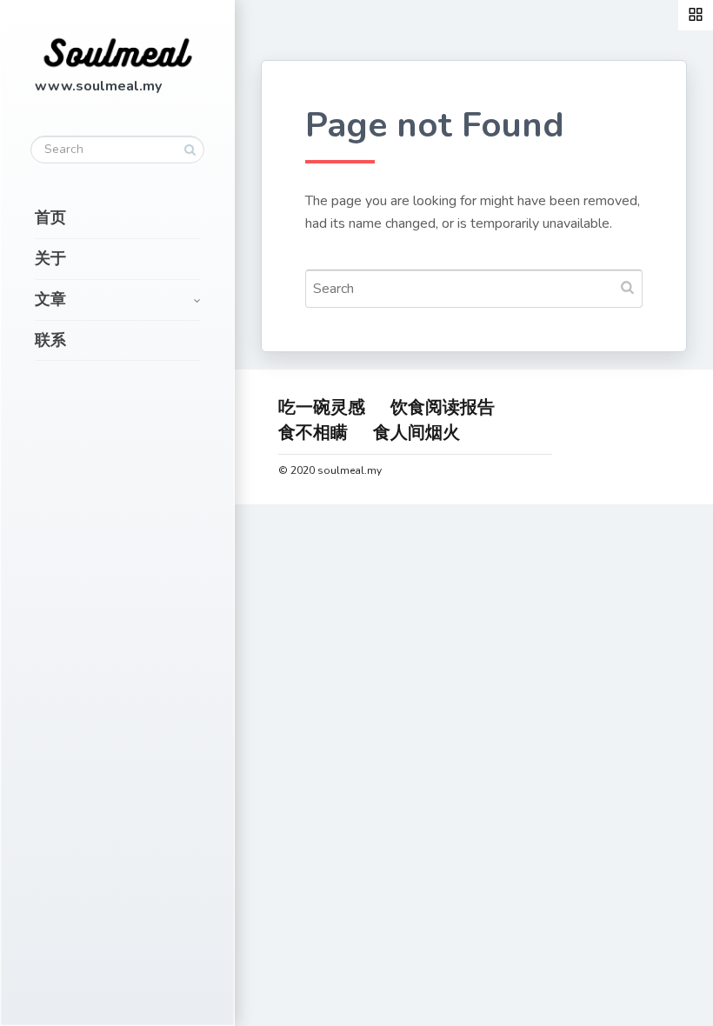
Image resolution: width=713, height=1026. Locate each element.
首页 (50, 217)
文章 (50, 299)
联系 (50, 340)
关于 (50, 258)
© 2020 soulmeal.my (330, 470)
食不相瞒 (313, 432)
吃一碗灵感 (321, 407)
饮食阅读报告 (442, 407)
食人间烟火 (416, 432)
